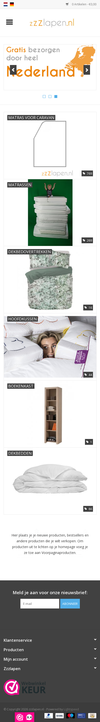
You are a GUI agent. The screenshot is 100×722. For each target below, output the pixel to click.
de (12, 4)
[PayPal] (48, 715)
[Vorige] (13, 70)
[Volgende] (86, 70)
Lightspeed (71, 709)
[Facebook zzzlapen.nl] (50, 618)
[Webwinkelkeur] (50, 687)
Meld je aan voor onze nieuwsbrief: (50, 592)
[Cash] (91, 715)
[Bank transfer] (59, 715)
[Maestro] (70, 715)
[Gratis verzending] (50, 61)
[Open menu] (9, 22)
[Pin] (80, 715)
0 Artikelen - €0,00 (83, 4)
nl (6, 4)
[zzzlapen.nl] (59, 22)
